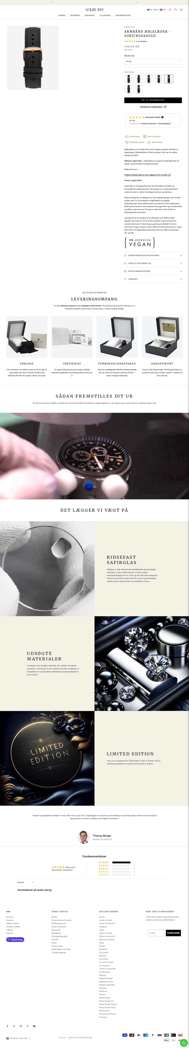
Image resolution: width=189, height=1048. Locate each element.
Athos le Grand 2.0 (107, 936)
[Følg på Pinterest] (27, 1026)
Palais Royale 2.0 (106, 1001)
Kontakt (55, 939)
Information (123, 15)
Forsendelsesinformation (62, 920)
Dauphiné (103, 949)
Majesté (102, 975)
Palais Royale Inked (107, 1007)
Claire (101, 943)
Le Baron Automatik (107, 969)
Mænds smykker (12, 923)
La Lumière (103, 959)
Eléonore (103, 956)
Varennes (103, 1017)
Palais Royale (104, 997)
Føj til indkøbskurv (153, 100)
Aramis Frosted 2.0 (107, 923)
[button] (156, 10)
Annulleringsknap (59, 952)
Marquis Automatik (107, 985)
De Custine (103, 952)
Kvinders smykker (13, 926)
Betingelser (56, 933)
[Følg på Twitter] (14, 1026)
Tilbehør (105, 15)
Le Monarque (104, 972)
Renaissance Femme (107, 1014)
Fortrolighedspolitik (59, 936)
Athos (101, 930)
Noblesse (103, 991)
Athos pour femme (106, 939)
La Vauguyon (104, 965)
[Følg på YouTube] (34, 1026)
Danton (102, 946)
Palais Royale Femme (108, 1004)
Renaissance (104, 1010)
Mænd (61, 15)
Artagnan (103, 926)
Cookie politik (57, 946)
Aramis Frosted (105, 920)
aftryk (54, 943)
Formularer (56, 930)
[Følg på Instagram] (21, 1026)
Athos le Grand (105, 933)
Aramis (102, 917)
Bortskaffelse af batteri (61, 949)
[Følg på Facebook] (7, 1026)
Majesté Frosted (105, 978)
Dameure (10, 920)
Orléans (102, 994)
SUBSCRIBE (173, 933)
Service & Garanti (59, 926)
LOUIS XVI (129, 27)
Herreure (9, 917)
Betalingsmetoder (59, 923)
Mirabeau (103, 988)
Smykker (90, 15)
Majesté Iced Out (106, 981)
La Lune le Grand (106, 962)
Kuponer (9, 933)
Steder (54, 917)
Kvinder (75, 15)
